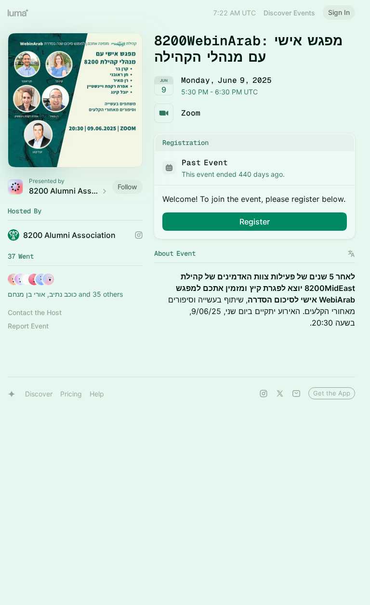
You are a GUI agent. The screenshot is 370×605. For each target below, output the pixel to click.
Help (97, 394)
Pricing (71, 394)
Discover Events (289, 13)
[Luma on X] (280, 393)
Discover (39, 394)
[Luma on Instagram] (263, 393)
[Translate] (351, 253)
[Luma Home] (18, 12)
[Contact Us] (296, 393)
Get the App (331, 393)
